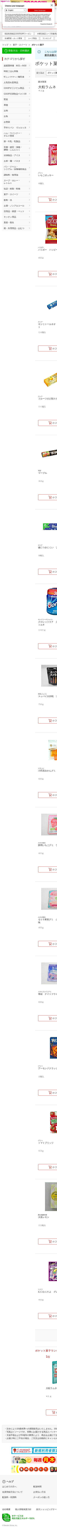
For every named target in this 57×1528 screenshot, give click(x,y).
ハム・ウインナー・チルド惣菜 (13, 134)
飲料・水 (8, 200)
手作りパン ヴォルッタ (15, 127)
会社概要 (6, 1509)
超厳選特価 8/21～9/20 (15, 65)
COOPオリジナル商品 (14, 88)
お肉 (6, 110)
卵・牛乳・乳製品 (12, 141)
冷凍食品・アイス (12, 155)
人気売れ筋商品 (11, 82)
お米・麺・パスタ (12, 161)
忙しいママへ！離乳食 (14, 77)
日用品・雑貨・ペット (14, 211)
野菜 (6, 99)
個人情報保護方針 (23, 1509)
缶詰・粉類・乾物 (12, 189)
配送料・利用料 (9, 1497)
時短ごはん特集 (11, 71)
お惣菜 (7, 122)
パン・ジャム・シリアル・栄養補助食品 (15, 167)
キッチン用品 (10, 217)
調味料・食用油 (11, 175)
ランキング (47, 38)
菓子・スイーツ (20, 45)
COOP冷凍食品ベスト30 (15, 94)
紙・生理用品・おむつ (14, 228)
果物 (6, 105)
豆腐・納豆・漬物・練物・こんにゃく (13, 148)
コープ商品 (32, 38)
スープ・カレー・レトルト (12, 181)
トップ (5, 45)
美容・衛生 (9, 222)
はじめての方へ (9, 1486)
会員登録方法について (12, 1492)
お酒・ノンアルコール (14, 206)
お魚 (6, 116)
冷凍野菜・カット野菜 (13, 38)
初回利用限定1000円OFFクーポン (18, 34)
